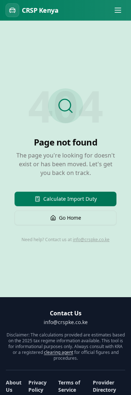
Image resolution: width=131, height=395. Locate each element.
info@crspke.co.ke (91, 239)
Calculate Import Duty (70, 198)
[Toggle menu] (118, 10)
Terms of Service (69, 386)
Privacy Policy (37, 386)
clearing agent (58, 352)
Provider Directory (104, 386)
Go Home (70, 217)
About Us (13, 386)
